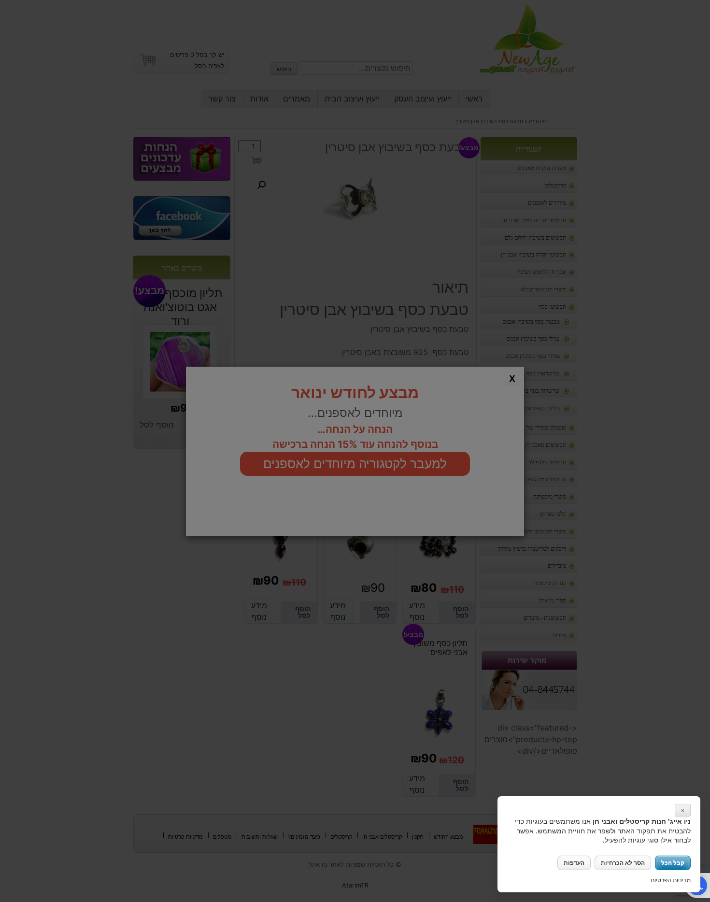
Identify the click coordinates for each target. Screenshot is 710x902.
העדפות (574, 863)
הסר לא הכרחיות (623, 863)
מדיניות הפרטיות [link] (671, 880)
